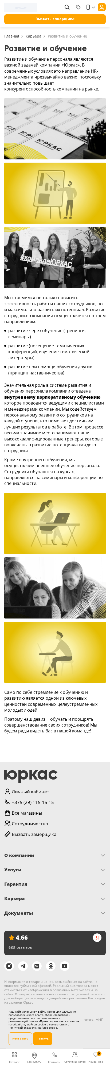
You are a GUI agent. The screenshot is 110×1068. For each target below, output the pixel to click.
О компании (19, 855)
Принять (43, 1038)
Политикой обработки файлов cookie (33, 1027)
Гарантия (15, 884)
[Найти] (67, 7)
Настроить (20, 1038)
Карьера (33, 36)
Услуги (12, 870)
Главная (11, 36)
